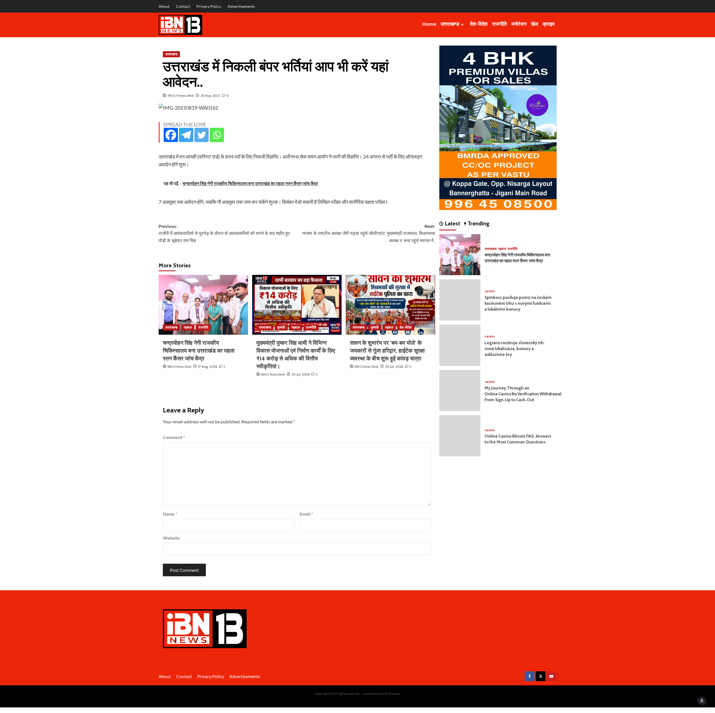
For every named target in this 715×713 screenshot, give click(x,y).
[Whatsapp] (217, 135)
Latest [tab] (451, 223)
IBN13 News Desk (181, 95)
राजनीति (499, 24)
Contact (183, 6)
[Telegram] (186, 135)
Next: (368, 233)
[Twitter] (201, 135)
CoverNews (371, 693)
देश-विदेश (479, 24)
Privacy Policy (208, 6)
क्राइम (548, 24)
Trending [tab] (477, 223)
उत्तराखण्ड (450, 24)
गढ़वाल (188, 327)
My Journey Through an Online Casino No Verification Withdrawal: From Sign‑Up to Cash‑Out (523, 394)
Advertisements (241, 6)
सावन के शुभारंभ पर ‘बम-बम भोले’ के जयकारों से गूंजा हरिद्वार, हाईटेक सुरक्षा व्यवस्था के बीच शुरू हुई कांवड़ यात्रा (387, 350)
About (164, 6)
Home (429, 24)
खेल (534, 24)
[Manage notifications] (701, 700)
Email (306, 513)
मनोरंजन (518, 24)
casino (490, 291)
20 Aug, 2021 (210, 95)
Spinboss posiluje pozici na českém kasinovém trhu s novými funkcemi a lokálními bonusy (518, 303)
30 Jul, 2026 (300, 374)
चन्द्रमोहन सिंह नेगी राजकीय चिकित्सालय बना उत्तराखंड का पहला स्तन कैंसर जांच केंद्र (199, 350)
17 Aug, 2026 (207, 366)
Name (170, 513)
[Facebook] (171, 135)
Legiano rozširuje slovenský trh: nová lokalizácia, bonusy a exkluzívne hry (515, 348)
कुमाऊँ (281, 327)
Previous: (224, 233)
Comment (174, 437)
